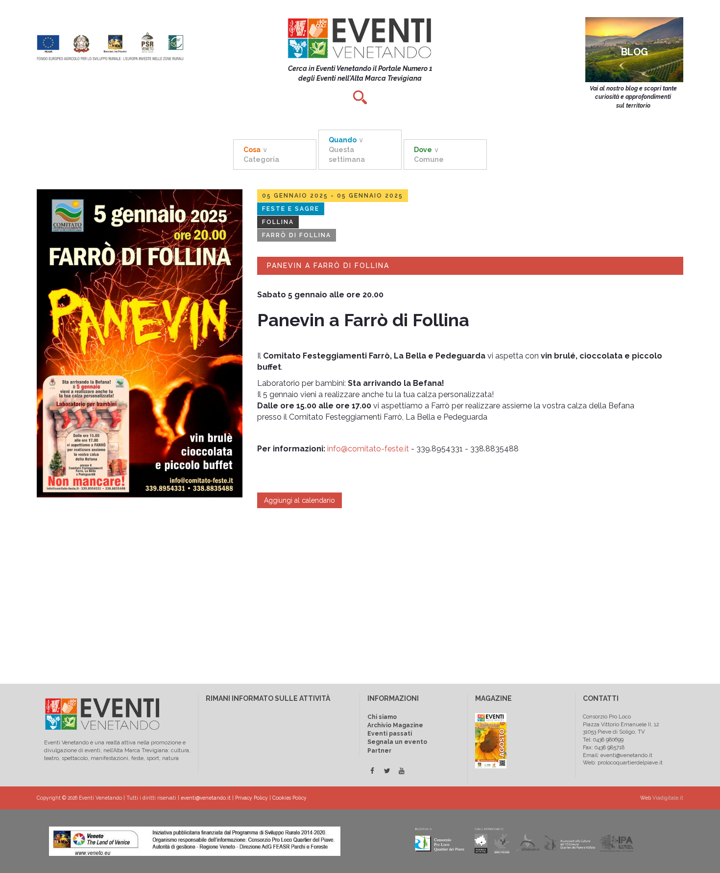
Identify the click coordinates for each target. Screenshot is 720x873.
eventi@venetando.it (206, 798)
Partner (379, 750)
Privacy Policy (251, 798)
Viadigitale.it (667, 798)
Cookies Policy (289, 798)
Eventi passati (389, 733)
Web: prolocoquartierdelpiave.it (623, 763)
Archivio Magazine (395, 725)
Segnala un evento (397, 742)
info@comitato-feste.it (368, 448)
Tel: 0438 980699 (603, 740)
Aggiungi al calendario (299, 500)
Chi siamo (382, 717)
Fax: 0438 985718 (603, 747)
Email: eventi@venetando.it (617, 755)
